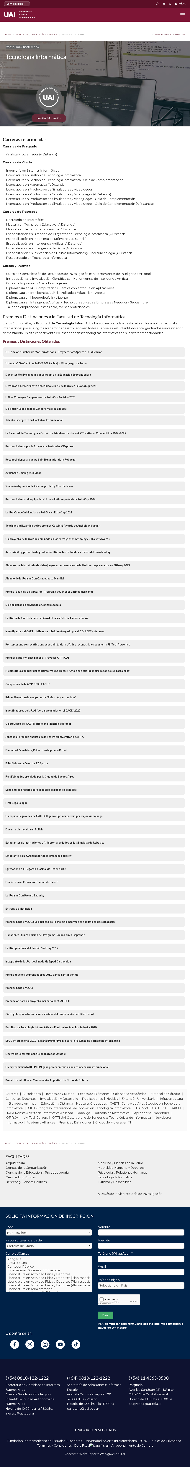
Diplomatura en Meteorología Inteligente (37, 297)
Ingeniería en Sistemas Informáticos (32, 170)
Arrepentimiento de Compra (132, 1445)
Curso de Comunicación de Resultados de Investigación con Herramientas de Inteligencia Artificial (78, 274)
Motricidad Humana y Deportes (121, 1167)
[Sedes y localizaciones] (164, 4)
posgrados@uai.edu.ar (145, 1404)
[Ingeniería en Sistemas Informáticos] (49, 1270)
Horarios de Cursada (59, 1094)
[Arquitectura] (49, 1263)
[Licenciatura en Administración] (49, 1289)
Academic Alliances (41, 1122)
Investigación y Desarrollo (59, 1098)
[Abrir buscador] (157, 3)
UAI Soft (142, 1108)
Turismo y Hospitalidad (115, 1182)
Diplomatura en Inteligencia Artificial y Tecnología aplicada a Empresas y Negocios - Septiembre (77, 302)
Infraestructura (171, 1098)
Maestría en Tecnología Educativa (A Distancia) (40, 224)
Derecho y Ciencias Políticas (26, 1182)
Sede (9, 1227)
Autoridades (31, 1094)
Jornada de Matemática (112, 1113)
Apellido (104, 1240)
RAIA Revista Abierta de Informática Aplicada (40, 1113)
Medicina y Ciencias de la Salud (120, 1163)
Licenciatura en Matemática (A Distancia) (36, 184)
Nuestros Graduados (91, 1103)
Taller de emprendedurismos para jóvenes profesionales (47, 307)
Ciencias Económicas (21, 1177)
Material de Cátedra (165, 1094)
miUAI (182, 3)
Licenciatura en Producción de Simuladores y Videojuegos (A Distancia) (58, 194)
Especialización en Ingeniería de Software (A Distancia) (46, 239)
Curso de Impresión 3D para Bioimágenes (36, 283)
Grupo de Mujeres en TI (113, 1122)
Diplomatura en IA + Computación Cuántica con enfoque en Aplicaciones (60, 288)
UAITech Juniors (35, 1117)
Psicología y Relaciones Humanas (122, 1172)
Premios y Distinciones (73, 34)
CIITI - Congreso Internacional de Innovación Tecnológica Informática (79, 1108)
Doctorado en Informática (25, 220)
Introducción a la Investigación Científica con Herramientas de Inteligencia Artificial (67, 278)
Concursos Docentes (21, 1098)
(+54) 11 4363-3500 (149, 1378)
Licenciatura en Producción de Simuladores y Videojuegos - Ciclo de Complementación (70, 199)
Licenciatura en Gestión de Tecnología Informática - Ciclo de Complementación (64, 180)
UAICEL (176, 1108)
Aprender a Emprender (151, 1113)
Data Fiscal (82, 1445)
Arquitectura (15, 1163)
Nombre (104, 1227)
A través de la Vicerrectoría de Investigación (130, 1194)
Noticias (112, 1098)
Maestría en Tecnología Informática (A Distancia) (42, 229)
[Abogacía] (49, 1259)
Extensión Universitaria (138, 1098)
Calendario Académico (129, 1094)
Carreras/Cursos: (17, 1253)
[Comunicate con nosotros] (170, 4)
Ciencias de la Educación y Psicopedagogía (37, 1172)
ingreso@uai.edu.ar (20, 1413)
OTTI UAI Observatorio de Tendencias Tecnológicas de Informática (101, 1117)
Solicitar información (49, 118)
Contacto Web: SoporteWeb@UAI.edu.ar (95, 1454)
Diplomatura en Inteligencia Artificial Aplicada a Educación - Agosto (56, 293)
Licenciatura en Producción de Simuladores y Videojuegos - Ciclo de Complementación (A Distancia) (80, 204)
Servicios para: (15, 3)
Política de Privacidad (165, 1441)
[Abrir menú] (182, 15)
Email (102, 1267)
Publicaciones (92, 1098)
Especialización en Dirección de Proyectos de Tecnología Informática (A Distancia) (66, 234)
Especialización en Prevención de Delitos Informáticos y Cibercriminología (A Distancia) (70, 253)
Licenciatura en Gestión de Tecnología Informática (43, 175)
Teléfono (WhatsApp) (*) (116, 1253)
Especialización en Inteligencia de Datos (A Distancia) (45, 248)
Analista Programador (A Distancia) (31, 154)
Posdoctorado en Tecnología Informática (36, 257)
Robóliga (83, 1113)
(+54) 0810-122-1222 (27, 1378)
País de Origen (109, 1280)
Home (8, 34)
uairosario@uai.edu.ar (83, 1408)
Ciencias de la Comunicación (26, 1167)
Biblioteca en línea (22, 1103)
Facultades (21, 34)
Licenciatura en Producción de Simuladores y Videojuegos (49, 189)
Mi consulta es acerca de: (24, 1240)
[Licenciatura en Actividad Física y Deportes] (49, 1274)
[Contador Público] (49, 1267)
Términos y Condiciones (54, 1445)
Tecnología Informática (44, 34)
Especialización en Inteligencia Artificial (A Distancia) (44, 243)
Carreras (12, 1094)
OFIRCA (12, 1117)
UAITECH (159, 1108)
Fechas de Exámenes (93, 1094)
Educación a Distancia (57, 1103)
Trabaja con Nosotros (95, 1430)
